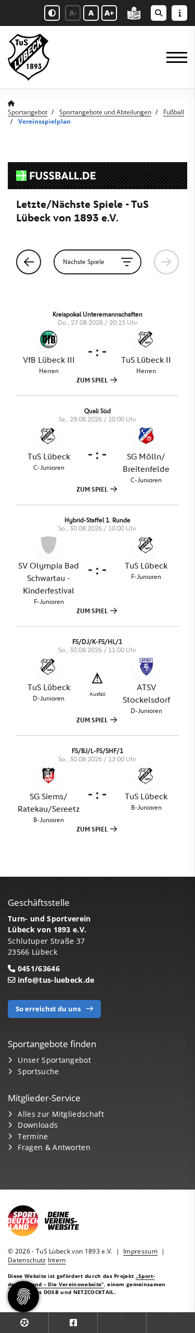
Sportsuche (38, 1071)
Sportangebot (27, 112)
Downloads (38, 1125)
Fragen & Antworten (54, 1147)
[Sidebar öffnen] (179, 13)
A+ (109, 13)
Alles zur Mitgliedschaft (61, 1114)
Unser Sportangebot (54, 1060)
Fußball (173, 112)
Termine (33, 1136)
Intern (57, 1260)
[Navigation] (173, 57)
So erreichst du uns (48, 1008)
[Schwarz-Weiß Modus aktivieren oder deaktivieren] (52, 13)
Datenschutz (27, 1260)
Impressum (140, 1251)
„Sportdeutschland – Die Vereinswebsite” (81, 1279)
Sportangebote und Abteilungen (105, 112)
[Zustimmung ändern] (23, 1296)
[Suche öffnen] (158, 13)
